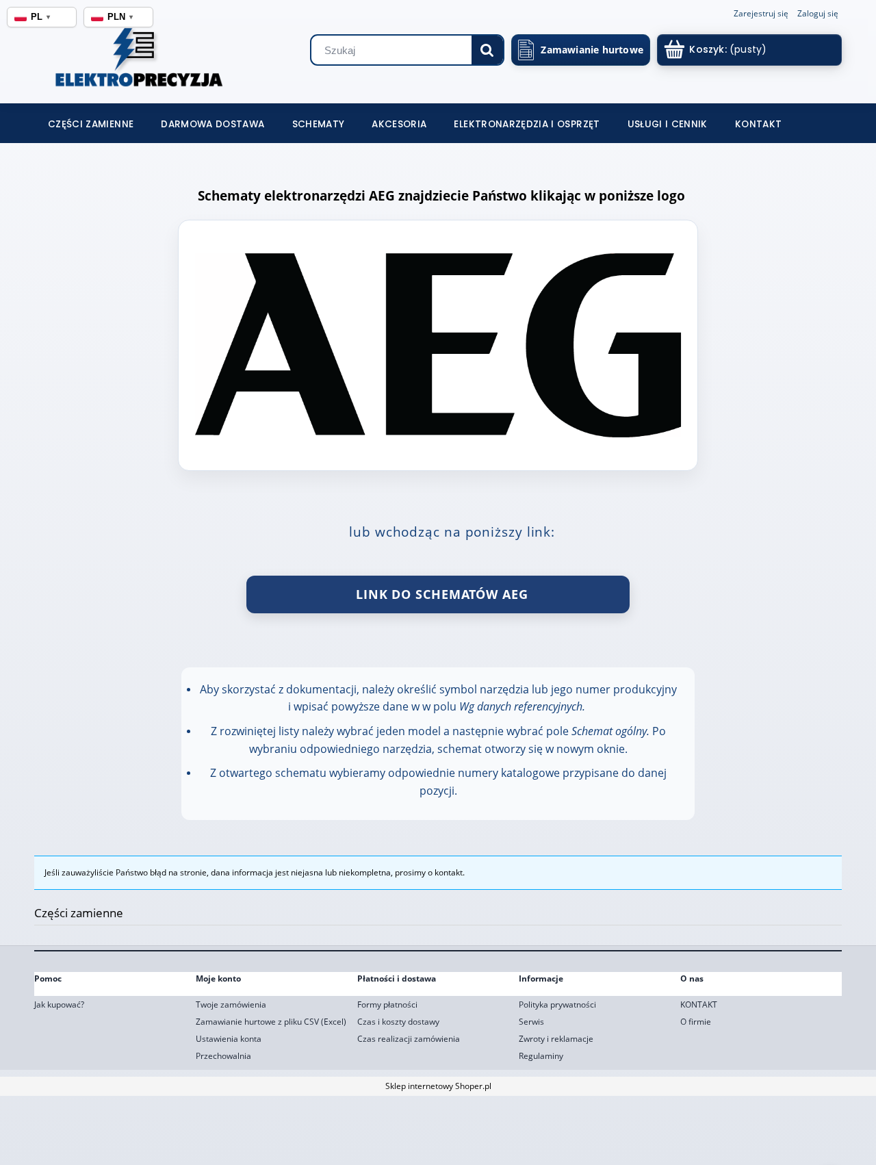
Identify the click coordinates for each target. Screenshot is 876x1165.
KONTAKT (698, 1004)
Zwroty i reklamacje (556, 1039)
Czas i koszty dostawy (398, 1021)
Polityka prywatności (557, 1004)
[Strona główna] (118, 62)
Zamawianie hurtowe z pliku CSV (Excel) (271, 1021)
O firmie (695, 1021)
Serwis (531, 1021)
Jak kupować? (59, 1004)
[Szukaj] (487, 50)
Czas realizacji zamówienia (408, 1039)
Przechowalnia (223, 1056)
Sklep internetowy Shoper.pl (438, 1086)
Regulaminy (541, 1056)
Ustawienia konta (228, 1039)
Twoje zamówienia (231, 1004)
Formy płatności (387, 1004)
